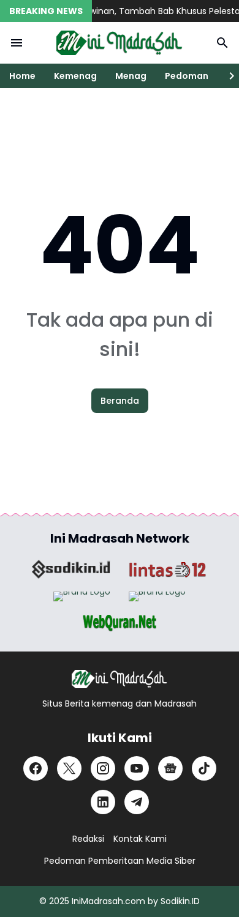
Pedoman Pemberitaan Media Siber (119, 861)
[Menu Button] (16, 43)
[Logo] (119, 679)
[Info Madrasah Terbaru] (119, 43)
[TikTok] (204, 768)
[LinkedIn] (103, 802)
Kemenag (75, 76)
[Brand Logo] (71, 569)
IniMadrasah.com (108, 901)
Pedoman (186, 76)
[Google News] (170, 768)
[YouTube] (136, 768)
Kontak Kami (140, 839)
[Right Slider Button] (226, 76)
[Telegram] (136, 802)
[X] (69, 768)
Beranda (120, 401)
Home (22, 76)
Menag (130, 76)
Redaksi (88, 839)
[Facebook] (35, 768)
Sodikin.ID (180, 901)
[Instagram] (103, 768)
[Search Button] (222, 43)
